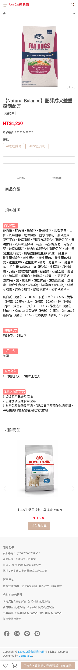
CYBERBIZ (25, 655)
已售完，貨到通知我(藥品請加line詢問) (47, 665)
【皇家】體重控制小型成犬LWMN (39, 510)
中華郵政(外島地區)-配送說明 (20, 613)
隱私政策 (44, 586)
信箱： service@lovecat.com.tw (22, 564)
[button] (73, 488)
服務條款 (56, 586)
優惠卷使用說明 (12, 618)
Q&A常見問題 (29, 586)
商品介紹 (21, 178)
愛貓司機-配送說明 (39, 601)
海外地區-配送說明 (50, 613)
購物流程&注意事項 (14, 601)
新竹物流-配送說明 (14, 607)
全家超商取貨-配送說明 (40, 607)
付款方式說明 (11, 586)
